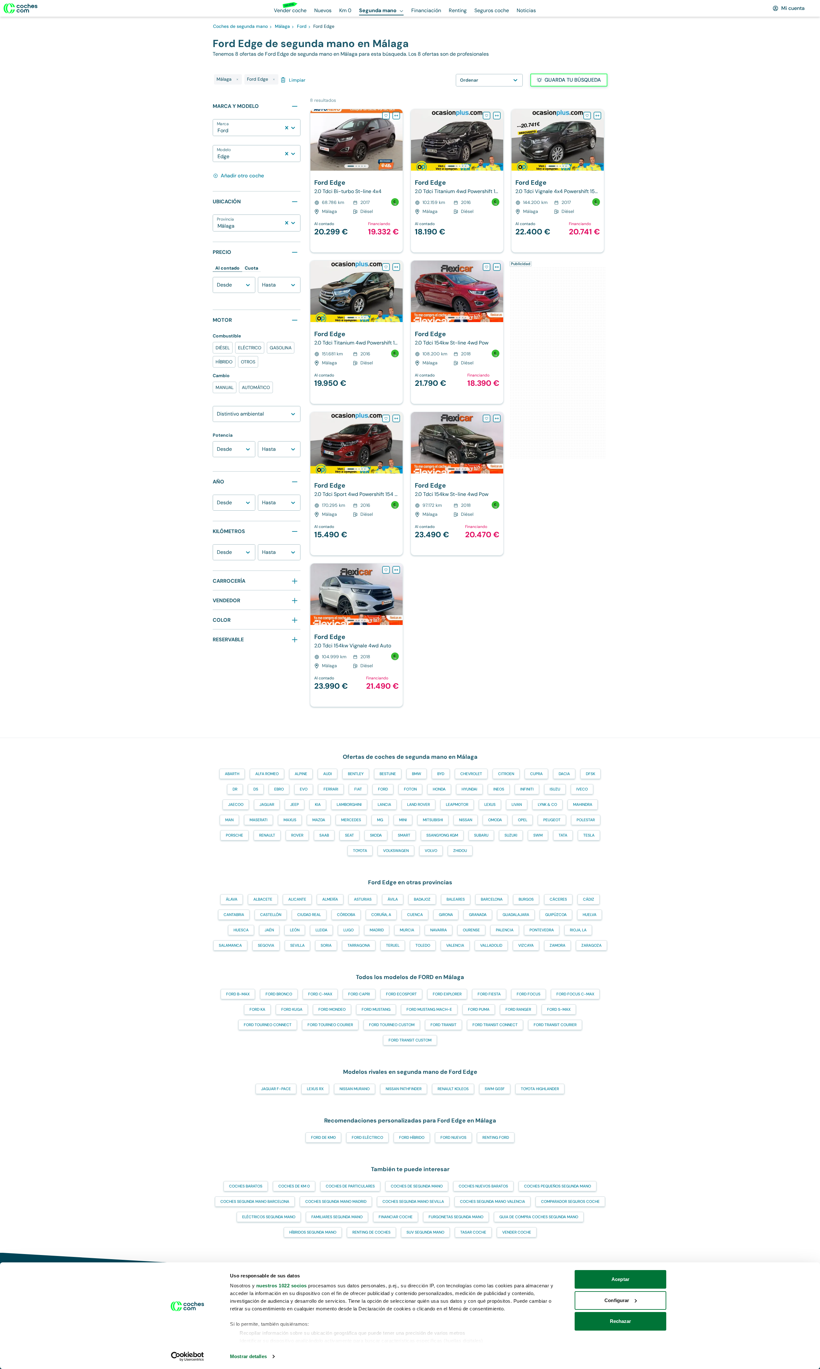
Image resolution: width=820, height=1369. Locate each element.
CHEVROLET (471, 773)
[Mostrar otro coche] (356, 166)
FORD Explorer (447, 994)
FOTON (410, 789)
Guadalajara (516, 914)
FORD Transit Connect (495, 1024)
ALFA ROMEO (267, 773)
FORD (383, 789)
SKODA (376, 835)
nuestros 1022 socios (281, 1285)
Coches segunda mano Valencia (492, 1201)
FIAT (358, 789)
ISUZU (555, 789)
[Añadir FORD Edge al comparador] (396, 115)
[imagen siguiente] (397, 140)
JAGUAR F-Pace (276, 1088)
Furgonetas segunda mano (456, 1216)
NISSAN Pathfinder (404, 1088)
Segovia (266, 945)
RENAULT (267, 835)
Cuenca (415, 914)
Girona (446, 914)
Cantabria (234, 914)
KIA (318, 804)
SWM (538, 835)
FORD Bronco (279, 994)
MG (380, 819)
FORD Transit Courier (555, 1024)
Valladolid (491, 945)
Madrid (377, 930)
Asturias (363, 899)
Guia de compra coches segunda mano (538, 1216)
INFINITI (527, 789)
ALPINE (301, 773)
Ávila (393, 899)
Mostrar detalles (248, 1356)
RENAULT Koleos (453, 1088)
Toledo (422, 945)
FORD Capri (359, 994)
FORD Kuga (291, 1009)
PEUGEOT (552, 819)
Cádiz (588, 899)
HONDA (439, 789)
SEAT (349, 835)
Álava (231, 899)
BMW (416, 773)
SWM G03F (495, 1088)
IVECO (582, 789)
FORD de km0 (323, 1137)
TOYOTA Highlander (540, 1088)
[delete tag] (237, 79)
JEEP (294, 804)
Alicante (297, 899)
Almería (330, 899)
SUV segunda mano (425, 1232)
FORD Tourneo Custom (391, 1024)
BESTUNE (388, 773)
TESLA (588, 835)
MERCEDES (351, 819)
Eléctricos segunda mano (268, 1216)
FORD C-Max (320, 994)
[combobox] (218, 130)
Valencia (455, 945)
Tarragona (359, 945)
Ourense (471, 930)
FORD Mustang (376, 1009)
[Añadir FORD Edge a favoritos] (386, 115)
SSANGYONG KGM (442, 835)
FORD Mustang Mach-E (429, 1009)
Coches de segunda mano (417, 1186)
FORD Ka (257, 1009)
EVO (304, 789)
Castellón (270, 914)
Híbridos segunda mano (312, 1232)
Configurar (616, 1300)
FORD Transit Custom (410, 1040)
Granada (478, 914)
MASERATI (258, 819)
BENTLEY (356, 773)
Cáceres (558, 899)
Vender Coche (516, 1232)
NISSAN (465, 819)
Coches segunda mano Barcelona (254, 1201)
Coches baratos (245, 1186)
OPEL (522, 819)
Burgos (526, 899)
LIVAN (517, 804)
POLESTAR (586, 819)
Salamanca (230, 945)
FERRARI (331, 789)
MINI (403, 819)
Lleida (321, 930)
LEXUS (490, 804)
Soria (326, 945)
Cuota (251, 268)
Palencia (504, 930)
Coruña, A (381, 914)
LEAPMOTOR (457, 804)
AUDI (327, 773)
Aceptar (620, 1279)
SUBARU (481, 835)
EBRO (279, 789)
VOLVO (431, 850)
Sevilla (297, 945)
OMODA (495, 819)
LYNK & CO (547, 804)
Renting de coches (371, 1232)
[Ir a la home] (20, 8)
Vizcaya (526, 945)
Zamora (557, 945)
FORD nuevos (453, 1137)
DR (235, 789)
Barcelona (492, 899)
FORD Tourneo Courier (330, 1024)
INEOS (498, 789)
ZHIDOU (460, 850)
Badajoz (422, 899)
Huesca (241, 930)
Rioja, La (578, 930)
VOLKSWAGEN (396, 850)
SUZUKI (510, 835)
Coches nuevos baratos (483, 1186)
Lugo (348, 930)
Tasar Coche (473, 1232)
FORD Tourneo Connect (267, 1024)
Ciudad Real (309, 914)
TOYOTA (360, 850)
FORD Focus (528, 994)
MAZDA (318, 819)
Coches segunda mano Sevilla (413, 1201)
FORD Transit (443, 1024)
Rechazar (620, 1321)
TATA (563, 835)
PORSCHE (234, 835)
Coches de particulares (350, 1186)
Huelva (589, 914)
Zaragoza (591, 945)
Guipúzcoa (556, 914)
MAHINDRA (582, 804)
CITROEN (506, 773)
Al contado (227, 268)
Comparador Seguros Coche (570, 1201)
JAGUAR (266, 804)
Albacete (262, 899)
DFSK (590, 773)
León (294, 930)
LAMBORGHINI (349, 804)
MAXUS (289, 819)
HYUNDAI (469, 789)
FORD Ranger (518, 1009)
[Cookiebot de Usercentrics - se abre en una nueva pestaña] (188, 1356)
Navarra (438, 930)
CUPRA (536, 773)
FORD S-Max (558, 1009)
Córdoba (346, 914)
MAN (229, 819)
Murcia (407, 930)
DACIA (564, 773)
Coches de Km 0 (294, 1186)
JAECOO (235, 804)
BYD (440, 773)
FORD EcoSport (401, 994)
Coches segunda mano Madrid (335, 1201)
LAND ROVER (418, 804)
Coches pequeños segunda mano (557, 1186)
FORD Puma (478, 1009)
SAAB (324, 835)
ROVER (297, 835)
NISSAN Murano (355, 1088)
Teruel (392, 945)
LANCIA (384, 804)
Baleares (456, 899)
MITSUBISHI (433, 819)
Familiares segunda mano (337, 1216)
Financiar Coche (396, 1216)
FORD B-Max (238, 994)
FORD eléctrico (367, 1137)
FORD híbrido (411, 1137)
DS (255, 789)
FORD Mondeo (332, 1009)
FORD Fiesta (489, 994)
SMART (404, 835)
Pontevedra (541, 930)
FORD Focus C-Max (575, 994)
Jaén (269, 930)
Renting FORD (495, 1137)
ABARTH (232, 773)
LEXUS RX (315, 1088)
